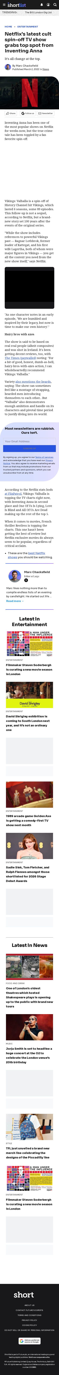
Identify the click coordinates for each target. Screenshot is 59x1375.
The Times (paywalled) (20, 358)
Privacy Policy (29, 1320)
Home (8, 26)
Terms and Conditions (29, 1315)
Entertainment (27, 26)
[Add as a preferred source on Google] (30, 1341)
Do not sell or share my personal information (29, 1330)
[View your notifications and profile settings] (42, 5)
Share (12, 113)
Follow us (29, 113)
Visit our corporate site (39, 1357)
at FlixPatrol (13, 494)
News (45, 69)
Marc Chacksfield (27, 65)
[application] (29, 284)
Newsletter (47, 113)
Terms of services (44, 457)
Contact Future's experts (29, 1310)
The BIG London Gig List (38, 12)
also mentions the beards (33, 381)
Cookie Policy (29, 1325)
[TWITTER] (27, 580)
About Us (29, 1305)
